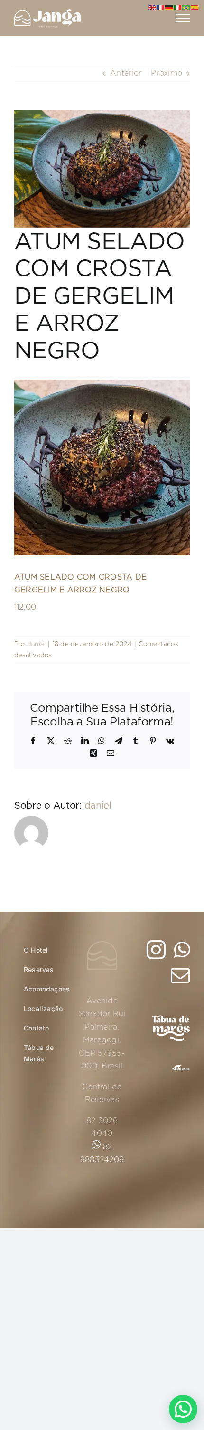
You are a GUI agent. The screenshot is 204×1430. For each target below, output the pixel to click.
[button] (183, 1409)
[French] (161, 8)
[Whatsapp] (182, 949)
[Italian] (178, 8)
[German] (169, 8)
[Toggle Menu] (182, 18)
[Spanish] (195, 8)
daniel (36, 644)
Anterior (125, 72)
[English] (152, 8)
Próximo (166, 72)
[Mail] (180, 975)
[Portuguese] (186, 8)
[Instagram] (156, 949)
